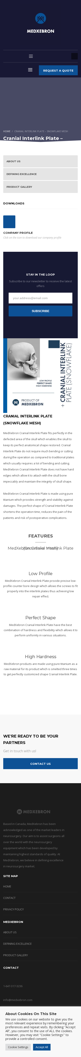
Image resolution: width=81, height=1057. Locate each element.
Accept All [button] (42, 1047)
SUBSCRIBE (40, 311)
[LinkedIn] (63, 56)
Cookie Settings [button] (18, 1047)
